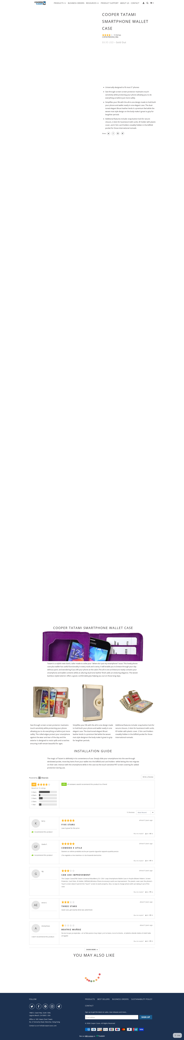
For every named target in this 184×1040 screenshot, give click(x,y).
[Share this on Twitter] (108, 133)
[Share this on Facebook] (113, 133)
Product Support (110, 3)
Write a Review (148, 777)
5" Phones (107, 52)
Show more (91, 950)
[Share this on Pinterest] (117, 133)
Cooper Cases (95, 1023)
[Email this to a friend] (122, 133)
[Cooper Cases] (40, 3)
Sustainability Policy (141, 999)
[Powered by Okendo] (38, 778)
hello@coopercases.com (48, 1026)
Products (59, 3)
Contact (135, 3)
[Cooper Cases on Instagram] (53, 1006)
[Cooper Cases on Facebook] (39, 1006)
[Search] (147, 3)
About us (124, 3)
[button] (111, 35)
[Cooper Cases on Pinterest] (46, 1006)
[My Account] (143, 3)
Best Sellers (103, 999)
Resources (91, 3)
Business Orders (76, 3)
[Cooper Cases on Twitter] (32, 1006)
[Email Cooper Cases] (59, 1006)
